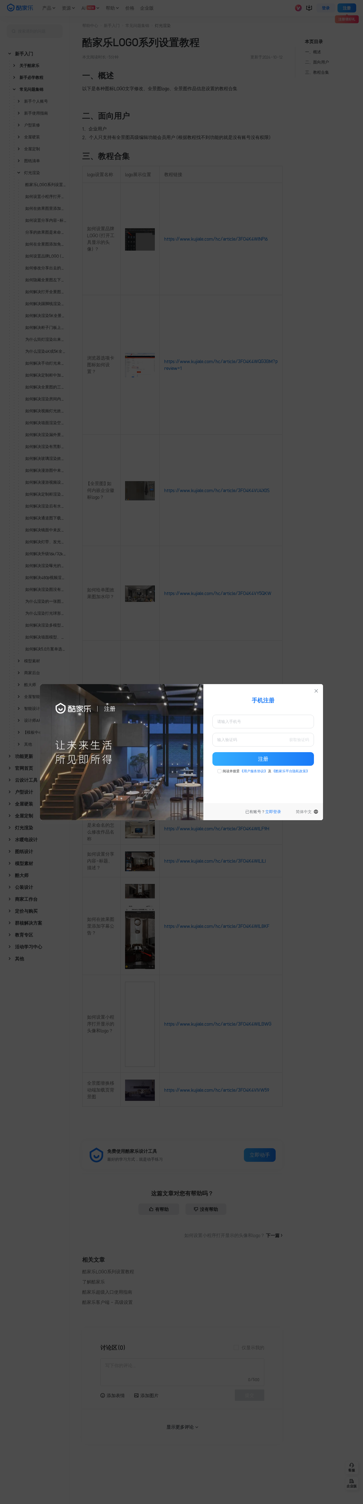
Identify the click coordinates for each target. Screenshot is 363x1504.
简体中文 (304, 812)
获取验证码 (299, 740)
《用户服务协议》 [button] (254, 771)
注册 (263, 758)
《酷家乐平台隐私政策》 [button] (291, 771)
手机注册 (263, 700)
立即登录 (273, 812)
